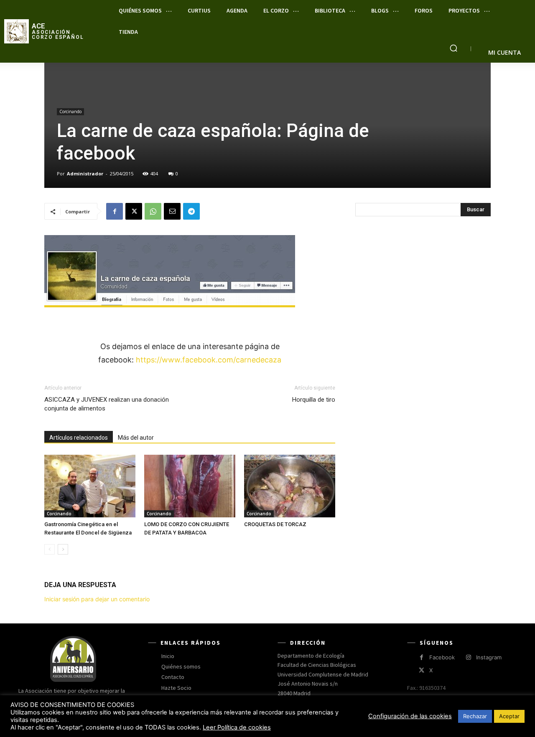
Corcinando (70, 111)
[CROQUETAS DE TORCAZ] (289, 486)
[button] (453, 48)
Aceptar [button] (509, 716)
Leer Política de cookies (237, 727)
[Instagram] (468, 657)
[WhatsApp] (153, 211)
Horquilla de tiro (313, 399)
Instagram (489, 657)
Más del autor (136, 437)
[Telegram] (191, 211)
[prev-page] (49, 549)
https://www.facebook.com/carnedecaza (208, 359)
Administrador (85, 173)
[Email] (172, 211)
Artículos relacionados (78, 437)
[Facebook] (114, 211)
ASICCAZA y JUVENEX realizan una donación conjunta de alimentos (106, 404)
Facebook (442, 657)
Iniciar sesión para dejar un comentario (97, 599)
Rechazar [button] (475, 716)
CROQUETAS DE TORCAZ (275, 524)
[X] (133, 211)
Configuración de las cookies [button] (410, 716)
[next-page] (63, 549)
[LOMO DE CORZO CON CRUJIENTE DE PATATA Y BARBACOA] (189, 486)
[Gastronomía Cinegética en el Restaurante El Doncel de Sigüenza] (89, 486)
